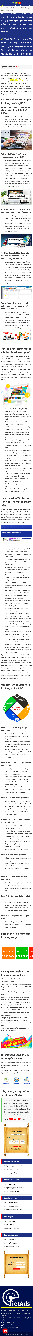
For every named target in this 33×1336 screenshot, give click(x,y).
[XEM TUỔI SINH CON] (16, 1264)
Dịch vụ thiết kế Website (10, 1243)
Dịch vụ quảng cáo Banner (11, 1206)
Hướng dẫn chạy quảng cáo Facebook (14, 1188)
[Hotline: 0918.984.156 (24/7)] (5, 1331)
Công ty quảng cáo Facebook (11, 1184)
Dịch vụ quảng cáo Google (11, 1169)
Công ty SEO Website (9, 1221)
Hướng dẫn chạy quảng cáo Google (13, 1166)
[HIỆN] (17, 67)
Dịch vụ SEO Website (9, 1224)
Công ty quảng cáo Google (11, 1173)
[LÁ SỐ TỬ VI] (16, 1140)
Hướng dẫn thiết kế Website (11, 1246)
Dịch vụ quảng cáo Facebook (11, 1191)
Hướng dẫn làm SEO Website (11, 1228)
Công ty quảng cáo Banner (11, 1202)
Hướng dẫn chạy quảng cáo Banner (13, 1209)
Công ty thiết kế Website (10, 1239)
